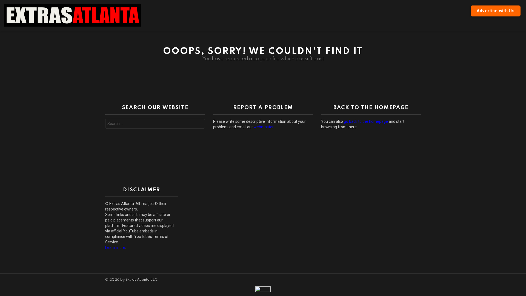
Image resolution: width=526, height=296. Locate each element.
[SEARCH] (329, 15)
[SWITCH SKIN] (518, 36)
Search (199, 124)
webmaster (263, 127)
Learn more (115, 247)
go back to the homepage (366, 121)
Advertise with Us (495, 10)
